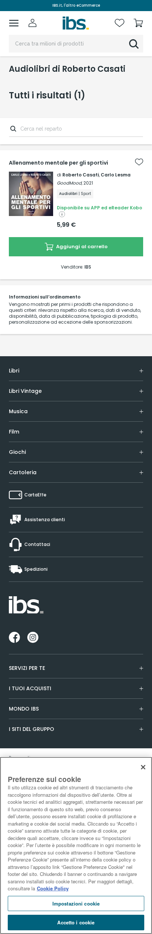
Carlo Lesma (116, 175)
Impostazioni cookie (76, 903)
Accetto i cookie (75, 922)
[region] (76, 845)
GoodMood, (69, 183)
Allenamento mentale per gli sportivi (58, 162)
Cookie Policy (53, 888)
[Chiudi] (143, 767)
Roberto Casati (80, 175)
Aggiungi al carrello (81, 246)
